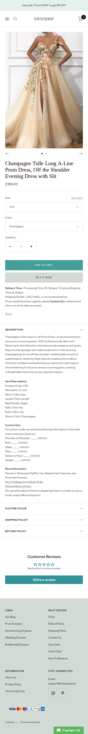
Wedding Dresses (15, 637)
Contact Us (55, 637)
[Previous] (7, 153)
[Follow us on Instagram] (53, 693)
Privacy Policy (13, 684)
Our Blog (10, 616)
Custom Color (15, 508)
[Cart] (80, 19)
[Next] (81, 153)
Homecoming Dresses (18, 630)
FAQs (51, 616)
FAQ (7, 486)
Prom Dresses (13, 623)
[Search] (15, 19)
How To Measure (15, 482)
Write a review (44, 580)
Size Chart (54, 644)
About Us (10, 677)
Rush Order (36, 482)
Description (14, 329)
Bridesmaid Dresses (17, 644)
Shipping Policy (16, 519)
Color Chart (55, 651)
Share (8, 313)
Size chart (77, 197)
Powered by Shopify (30, 722)
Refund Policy (23, 486)
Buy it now (44, 277)
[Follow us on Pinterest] (62, 693)
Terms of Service (15, 691)
